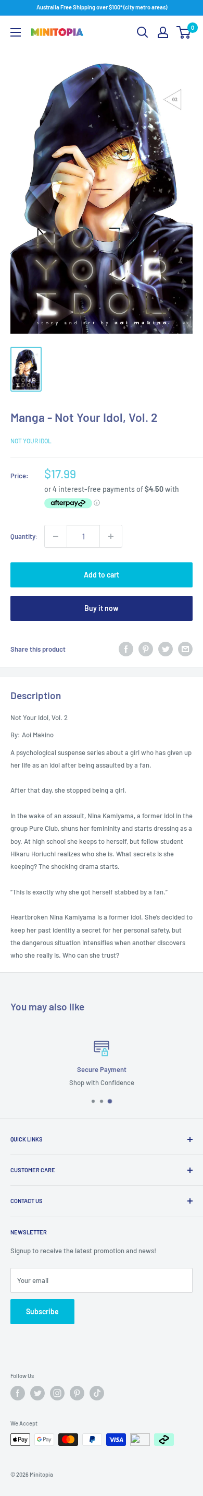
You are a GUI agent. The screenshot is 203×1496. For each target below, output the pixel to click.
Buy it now (101, 608)
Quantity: (24, 536)
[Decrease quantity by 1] (56, 536)
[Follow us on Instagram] (57, 1393)
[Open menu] (15, 32)
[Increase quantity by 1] (111, 536)
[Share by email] (185, 649)
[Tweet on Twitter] (165, 649)
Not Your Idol (31, 440)
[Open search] (142, 32)
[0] (184, 32)
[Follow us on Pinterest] (77, 1393)
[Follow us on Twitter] (37, 1393)
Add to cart (101, 574)
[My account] (163, 32)
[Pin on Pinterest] (145, 649)
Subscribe (42, 1311)
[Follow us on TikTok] (97, 1393)
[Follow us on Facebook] (17, 1393)
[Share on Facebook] (126, 649)
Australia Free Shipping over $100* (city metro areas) (101, 7)
